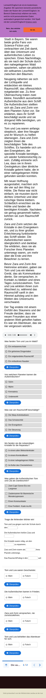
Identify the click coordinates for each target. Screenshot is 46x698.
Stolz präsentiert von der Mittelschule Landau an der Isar (23, 693)
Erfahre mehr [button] (31, 22)
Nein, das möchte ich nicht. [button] (13, 29)
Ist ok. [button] (32, 30)
